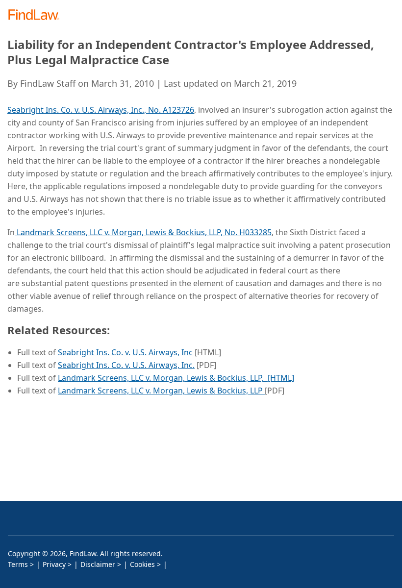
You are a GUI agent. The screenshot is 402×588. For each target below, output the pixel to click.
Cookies (142, 564)
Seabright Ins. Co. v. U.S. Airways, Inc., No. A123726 (100, 109)
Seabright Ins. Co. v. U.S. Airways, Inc (125, 352)
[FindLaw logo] (37, 15)
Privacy (54, 564)
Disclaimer (97, 564)
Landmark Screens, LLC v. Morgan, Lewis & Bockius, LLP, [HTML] (176, 377)
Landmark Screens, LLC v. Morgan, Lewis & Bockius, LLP (161, 390)
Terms (18, 564)
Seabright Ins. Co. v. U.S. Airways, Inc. (126, 365)
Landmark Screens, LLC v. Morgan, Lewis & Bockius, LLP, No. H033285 (143, 232)
